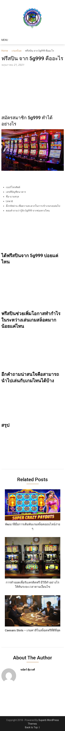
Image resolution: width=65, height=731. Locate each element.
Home (4, 50)
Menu (4, 40)
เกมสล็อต (16, 50)
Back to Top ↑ (32, 727)
